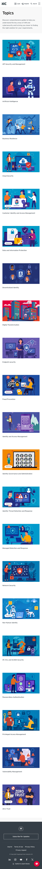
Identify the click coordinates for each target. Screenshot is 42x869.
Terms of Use (18, 847)
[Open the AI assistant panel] (37, 864)
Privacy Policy (30, 847)
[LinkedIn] (9, 859)
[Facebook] (26, 859)
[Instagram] (15, 859)
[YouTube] (21, 859)
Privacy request (21, 850)
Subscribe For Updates (21, 836)
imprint (9, 847)
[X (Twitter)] (32, 859)
